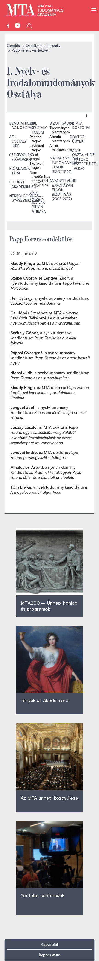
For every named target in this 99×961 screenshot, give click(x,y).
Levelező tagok (36, 148)
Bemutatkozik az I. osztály (22, 125)
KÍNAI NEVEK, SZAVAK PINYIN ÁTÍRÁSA (37, 202)
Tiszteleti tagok (36, 165)
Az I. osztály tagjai (38, 127)
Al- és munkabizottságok (65, 148)
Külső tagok (35, 157)
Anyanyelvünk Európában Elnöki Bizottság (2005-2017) (63, 190)
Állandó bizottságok (60, 139)
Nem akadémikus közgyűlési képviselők (39, 178)
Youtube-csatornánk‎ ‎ (42, 895)
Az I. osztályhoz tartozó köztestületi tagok (83, 159)
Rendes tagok (35, 139)
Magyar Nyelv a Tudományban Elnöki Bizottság (64, 165)
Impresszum (49, 954)
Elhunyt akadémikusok (24, 184)
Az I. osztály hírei (17, 141)
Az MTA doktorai (80, 125)
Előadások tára (19, 170)
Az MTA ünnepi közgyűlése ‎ (49, 798)
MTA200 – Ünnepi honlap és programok (49, 606)
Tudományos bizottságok (60, 130)
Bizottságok (62, 123)
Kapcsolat (49, 944)
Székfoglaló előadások (21, 157)
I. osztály (53, 45)
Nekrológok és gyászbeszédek (24, 198)
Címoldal (13, 45)
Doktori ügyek (77, 139)
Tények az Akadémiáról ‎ (45, 700)
